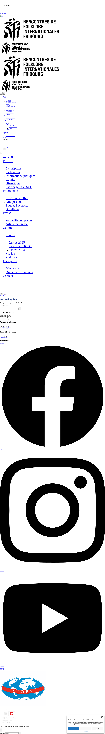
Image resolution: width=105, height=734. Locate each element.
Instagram (2, 668)
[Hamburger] (0, 152)
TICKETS (5, 147)
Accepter (74, 728)
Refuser (85, 728)
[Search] (3, 93)
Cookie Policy (85, 731)
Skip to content (3, 13)
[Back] (1, 294)
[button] (102, 717)
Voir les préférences (97, 728)
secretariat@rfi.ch (4, 329)
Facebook (2, 666)
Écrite (4, 295)
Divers (1, 295)
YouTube (2, 669)
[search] (19, 309)
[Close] (1, 94)
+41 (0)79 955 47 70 (6, 327)
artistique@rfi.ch (4, 337)
